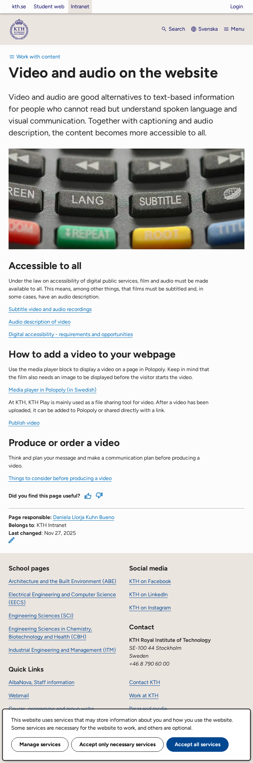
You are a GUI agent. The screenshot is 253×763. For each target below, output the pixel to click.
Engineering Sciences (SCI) (41, 615)
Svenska (208, 29)
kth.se (19, 6)
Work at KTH (143, 695)
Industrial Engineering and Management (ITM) (62, 650)
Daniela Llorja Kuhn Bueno (83, 517)
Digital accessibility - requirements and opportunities (71, 334)
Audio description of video (39, 322)
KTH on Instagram (150, 608)
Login (236, 6)
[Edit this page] (11, 540)
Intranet (80, 6)
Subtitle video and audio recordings (50, 309)
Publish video (24, 423)
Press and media (148, 709)
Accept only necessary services (117, 744)
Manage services (39, 744)
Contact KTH (144, 682)
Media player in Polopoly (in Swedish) (53, 390)
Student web (49, 6)
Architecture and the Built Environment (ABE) (62, 581)
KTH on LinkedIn (148, 594)
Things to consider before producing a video (60, 478)
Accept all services (197, 744)
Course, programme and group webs (51, 709)
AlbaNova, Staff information (41, 682)
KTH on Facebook (150, 581)
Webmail (19, 695)
